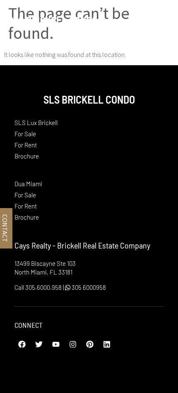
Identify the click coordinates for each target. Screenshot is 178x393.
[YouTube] (55, 344)
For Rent (25, 145)
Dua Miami (28, 183)
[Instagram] (72, 344)
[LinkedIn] (106, 344)
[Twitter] (38, 344)
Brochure (26, 156)
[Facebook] (21, 344)
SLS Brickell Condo (52, 20)
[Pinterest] (89, 344)
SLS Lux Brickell (36, 122)
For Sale (25, 133)
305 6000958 (88, 287)
